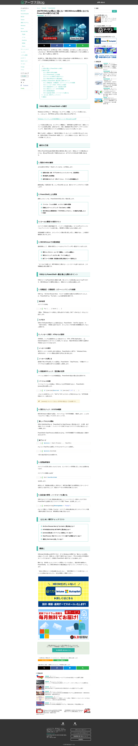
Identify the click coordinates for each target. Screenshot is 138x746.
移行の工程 (46, 70)
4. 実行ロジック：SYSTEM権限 (55, 88)
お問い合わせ (101, 2)
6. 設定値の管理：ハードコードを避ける (57, 93)
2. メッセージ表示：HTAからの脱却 (56, 84)
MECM (22, 16)
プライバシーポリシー (80, 730)
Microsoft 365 (24, 31)
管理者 (23, 43)
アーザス (23, 64)
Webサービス (24, 61)
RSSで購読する (46, 660)
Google (22, 66)
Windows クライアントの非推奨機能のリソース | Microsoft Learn (56, 119)
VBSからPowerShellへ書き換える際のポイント (56, 80)
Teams (23, 46)
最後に (45, 97)
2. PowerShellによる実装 (53, 74)
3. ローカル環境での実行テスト (55, 76)
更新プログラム (25, 22)
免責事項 (81, 739)
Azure (22, 28)
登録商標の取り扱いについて (80, 736)
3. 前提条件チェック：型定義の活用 (56, 86)
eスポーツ (23, 58)
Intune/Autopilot (25, 13)
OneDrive (24, 40)
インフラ (23, 52)
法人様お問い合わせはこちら (63, 650)
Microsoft (23, 10)
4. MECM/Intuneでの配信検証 (54, 78)
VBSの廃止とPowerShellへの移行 (52, 68)
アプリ (22, 69)
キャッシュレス (25, 49)
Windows (23, 25)
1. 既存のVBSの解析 (51, 72)
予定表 (23, 34)
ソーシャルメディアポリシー (80, 733)
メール (23, 37)
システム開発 (24, 55)
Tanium (22, 19)
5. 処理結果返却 (50, 90)
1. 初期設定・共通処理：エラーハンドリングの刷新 (60, 82)
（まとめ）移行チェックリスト (52, 95)
